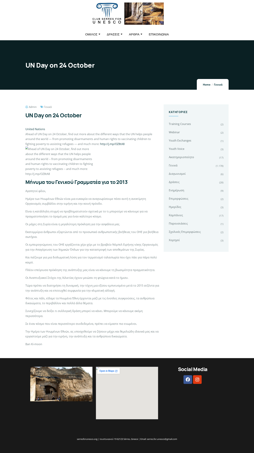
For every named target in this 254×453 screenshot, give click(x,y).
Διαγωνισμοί (177, 174)
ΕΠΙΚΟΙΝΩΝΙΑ (159, 34)
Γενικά (218, 84)
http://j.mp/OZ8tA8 (112, 144)
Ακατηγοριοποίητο (181, 157)
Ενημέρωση (176, 190)
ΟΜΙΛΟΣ (91, 34)
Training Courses (180, 124)
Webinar (174, 132)
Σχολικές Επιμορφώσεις (185, 232)
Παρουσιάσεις (178, 223)
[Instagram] (197, 379)
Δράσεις (174, 182)
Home (206, 84)
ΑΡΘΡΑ (134, 34)
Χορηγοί (174, 240)
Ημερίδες (175, 207)
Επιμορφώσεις (178, 198)
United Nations (35, 129)
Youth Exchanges (180, 140)
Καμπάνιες (176, 215)
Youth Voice (176, 149)
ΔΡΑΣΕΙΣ (113, 34)
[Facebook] (188, 379)
